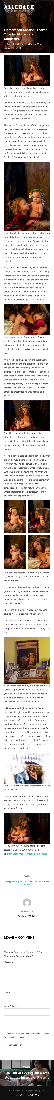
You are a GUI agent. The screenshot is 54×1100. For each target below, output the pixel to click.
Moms (40, 44)
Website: (8, 1019)
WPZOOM (34, 1095)
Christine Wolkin (15, 44)
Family (32, 44)
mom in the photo (30, 881)
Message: (8, 962)
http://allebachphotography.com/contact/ (27, 853)
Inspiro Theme (21, 1095)
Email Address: (11, 1006)
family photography (13, 881)
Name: (7, 992)
